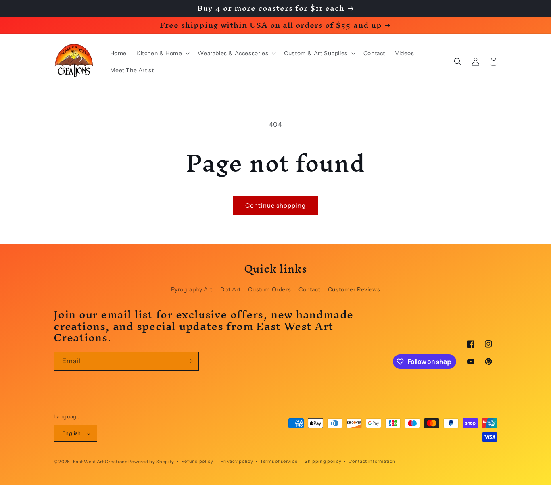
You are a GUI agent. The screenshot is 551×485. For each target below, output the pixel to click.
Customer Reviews (354, 289)
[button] (162, 53)
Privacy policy (237, 461)
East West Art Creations (100, 461)
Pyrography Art (192, 289)
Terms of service (278, 461)
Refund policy (197, 461)
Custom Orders (269, 289)
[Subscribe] (189, 361)
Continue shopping (275, 205)
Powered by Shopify (151, 461)
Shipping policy (323, 461)
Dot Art (230, 289)
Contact (309, 289)
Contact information (372, 461)
